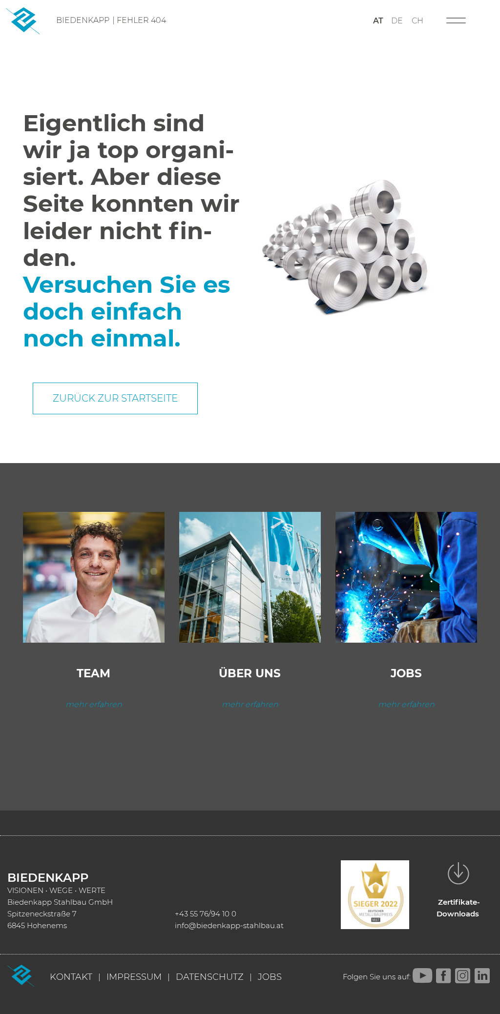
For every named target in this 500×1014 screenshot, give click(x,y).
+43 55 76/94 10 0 (205, 913)
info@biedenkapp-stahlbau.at (229, 925)
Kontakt (71, 977)
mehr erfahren (93, 704)
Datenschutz (210, 977)
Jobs (270, 977)
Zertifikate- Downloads (458, 907)
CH (417, 20)
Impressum (134, 977)
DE (397, 20)
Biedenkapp (82, 20)
